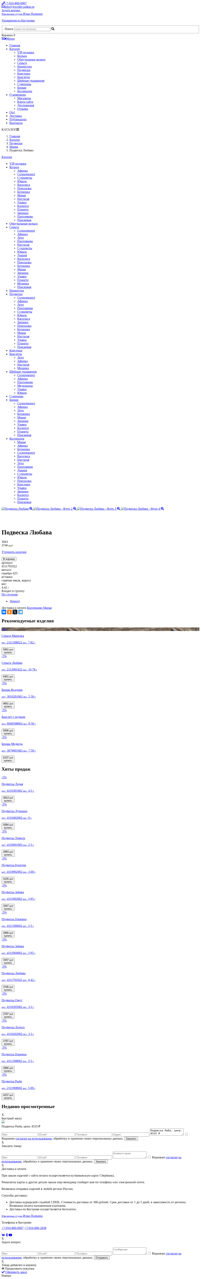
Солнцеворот (26, 174)
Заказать (131, 1138)
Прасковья (24, 220)
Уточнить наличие (14, 552)
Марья (21, 195)
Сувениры (24, 84)
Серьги (22, 63)
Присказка (24, 188)
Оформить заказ (16, 1272)
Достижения (25, 105)
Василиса (23, 184)
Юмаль (22, 181)
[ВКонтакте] (4, 612)
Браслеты (23, 77)
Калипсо (23, 206)
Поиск (9, 29)
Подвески (23, 70)
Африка (22, 170)
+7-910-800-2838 (35, 1228)
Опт (12, 112)
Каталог (14, 49)
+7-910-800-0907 (13, 1228)
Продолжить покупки (19, 1268)
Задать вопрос (11, 10)
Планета (22, 209)
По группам (10, 594)
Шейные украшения (30, 80)
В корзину (9, 559)
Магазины (24, 98)
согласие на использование (34, 1138)
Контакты (16, 123)
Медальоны (25, 385)
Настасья (23, 199)
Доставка (15, 116)
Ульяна (21, 202)
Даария (22, 255)
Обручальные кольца (31, 59)
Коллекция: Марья (39, 607)
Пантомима (25, 216)
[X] (15, 612)
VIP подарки (25, 52)
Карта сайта (25, 101)
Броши (21, 87)
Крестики (23, 73)
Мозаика (23, 283)
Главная (14, 45)
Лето (20, 237)
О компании (17, 94)
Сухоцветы (24, 177)
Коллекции (24, 91)
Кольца (22, 56)
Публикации (17, 119)
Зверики (22, 213)
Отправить (102, 1257)
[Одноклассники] (9, 612)
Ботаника (23, 191)
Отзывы (22, 108)
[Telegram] (20, 612)
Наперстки (24, 66)
